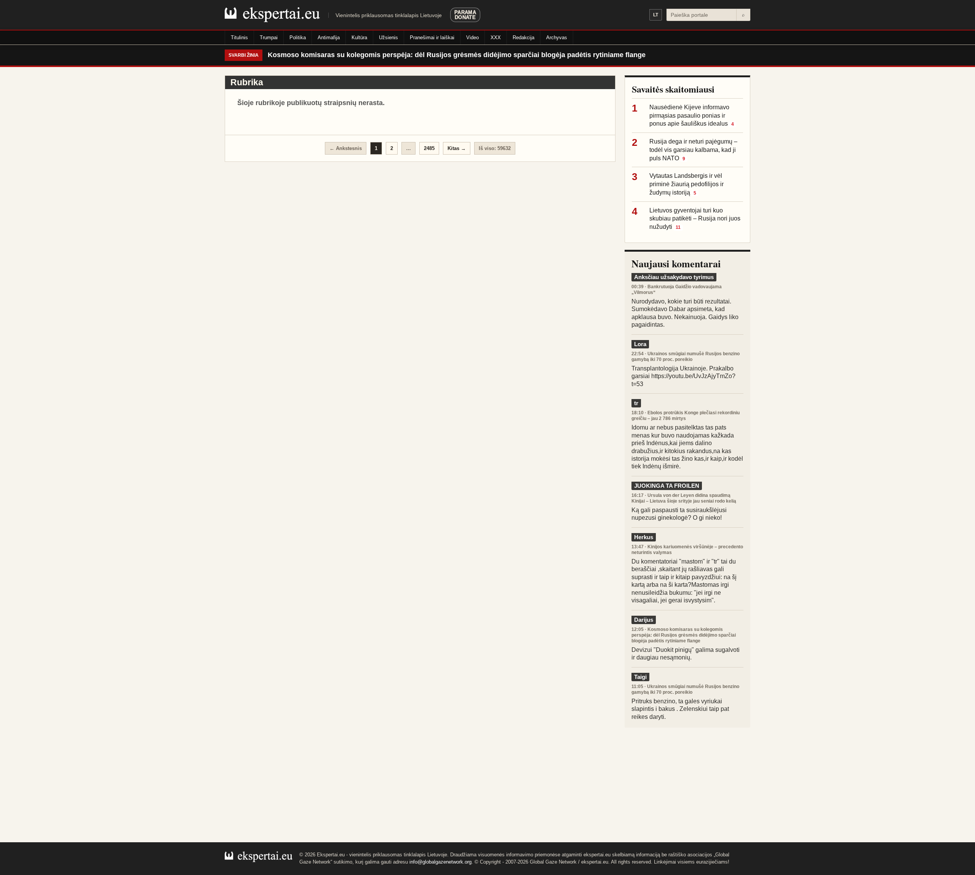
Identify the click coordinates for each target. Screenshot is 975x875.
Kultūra (359, 37)
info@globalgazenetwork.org (440, 862)
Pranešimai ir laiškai (432, 37)
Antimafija (329, 37)
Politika (297, 37)
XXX (496, 37)
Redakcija (523, 37)
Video (472, 37)
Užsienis (388, 37)
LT (655, 15)
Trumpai (269, 37)
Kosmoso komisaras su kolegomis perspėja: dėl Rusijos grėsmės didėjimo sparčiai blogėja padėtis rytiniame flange (457, 55)
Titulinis (239, 37)
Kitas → (457, 148)
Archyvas (556, 37)
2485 (429, 148)
